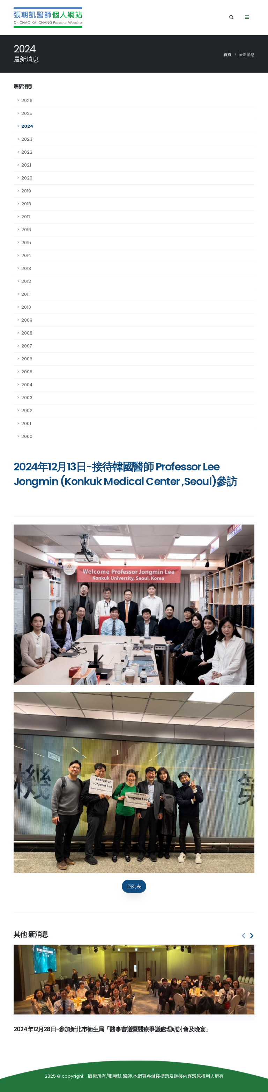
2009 (26, 320)
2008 (26, 333)
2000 (26, 436)
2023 (26, 139)
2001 (26, 423)
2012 (26, 281)
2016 (26, 230)
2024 (27, 126)
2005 (26, 372)
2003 (26, 398)
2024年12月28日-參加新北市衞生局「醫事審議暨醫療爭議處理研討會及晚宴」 (112, 1029)
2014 (26, 255)
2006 (26, 359)
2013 (26, 268)
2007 (26, 346)
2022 (26, 152)
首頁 (227, 54)
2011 (25, 294)
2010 (26, 307)
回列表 (134, 886)
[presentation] (243, 936)
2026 (26, 100)
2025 (26, 113)
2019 (26, 191)
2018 (26, 204)
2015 (26, 242)
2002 (26, 410)
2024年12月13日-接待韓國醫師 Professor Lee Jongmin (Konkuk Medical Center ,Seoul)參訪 (125, 474)
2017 (26, 217)
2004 (26, 385)
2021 (26, 165)
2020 (26, 178)
